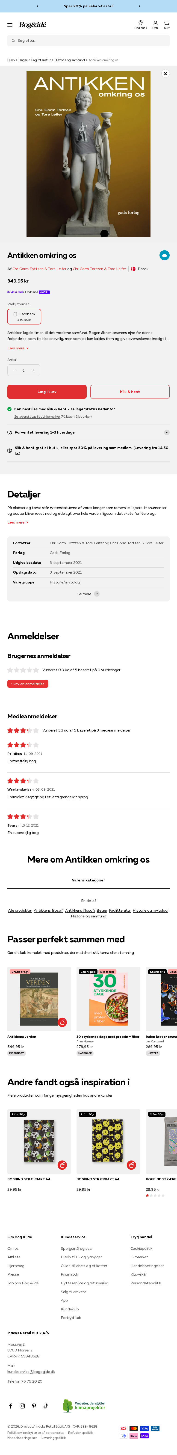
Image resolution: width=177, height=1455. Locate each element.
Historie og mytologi (150, 910)
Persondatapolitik (145, 1283)
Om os (13, 1248)
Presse (13, 1274)
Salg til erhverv (73, 1291)
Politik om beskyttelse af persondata (35, 1433)
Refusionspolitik (80, 1433)
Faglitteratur (41, 60)
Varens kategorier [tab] (88, 880)
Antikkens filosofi (48, 910)
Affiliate (14, 1257)
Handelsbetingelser (147, 1265)
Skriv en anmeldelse (27, 683)
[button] (155, 1195)
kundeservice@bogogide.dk (31, 1371)
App (64, 1300)
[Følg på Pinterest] (34, 1406)
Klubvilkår (138, 1274)
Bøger (23, 60)
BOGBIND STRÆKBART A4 (28, 1179)
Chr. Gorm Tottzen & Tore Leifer (39, 268)
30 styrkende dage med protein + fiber (108, 1037)
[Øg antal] (33, 370)
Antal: (12, 359)
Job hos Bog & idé (23, 1283)
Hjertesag (15, 1265)
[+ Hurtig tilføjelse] (62, 1022)
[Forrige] (37, 6)
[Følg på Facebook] (10, 1406)
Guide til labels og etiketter (84, 1265)
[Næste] (139, 6)
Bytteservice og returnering (84, 1283)
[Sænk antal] (14, 370)
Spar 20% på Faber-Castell (88, 5)
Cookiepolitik (141, 1248)
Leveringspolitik (53, 1438)
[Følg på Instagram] (22, 1406)
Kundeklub (70, 1309)
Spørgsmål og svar (77, 1248)
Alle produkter (20, 910)
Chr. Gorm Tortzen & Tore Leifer (99, 268)
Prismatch (69, 1274)
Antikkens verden (21, 1037)
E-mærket (139, 1257)
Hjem (11, 60)
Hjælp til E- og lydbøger (81, 1257)
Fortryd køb (71, 1317)
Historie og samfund (70, 60)
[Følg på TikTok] (46, 1406)
